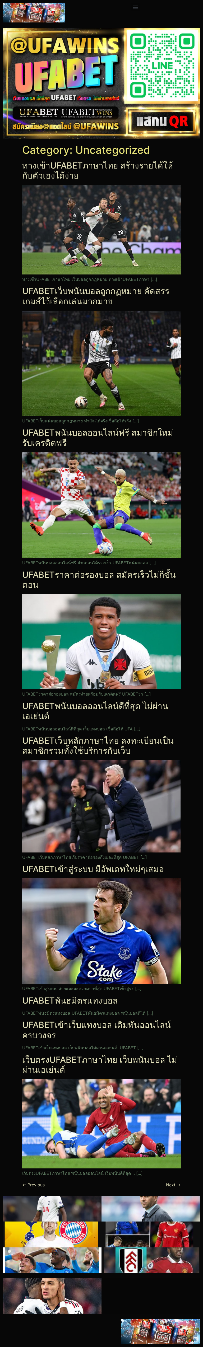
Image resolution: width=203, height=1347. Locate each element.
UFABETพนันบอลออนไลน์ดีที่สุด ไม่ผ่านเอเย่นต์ (95, 711)
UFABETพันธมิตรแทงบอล (70, 1000)
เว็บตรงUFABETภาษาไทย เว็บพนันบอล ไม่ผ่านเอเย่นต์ (99, 1065)
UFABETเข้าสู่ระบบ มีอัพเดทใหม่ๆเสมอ (93, 869)
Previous (33, 1184)
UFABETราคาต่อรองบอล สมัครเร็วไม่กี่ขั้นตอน (99, 580)
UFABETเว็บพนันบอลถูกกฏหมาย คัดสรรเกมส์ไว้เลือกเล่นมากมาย (95, 296)
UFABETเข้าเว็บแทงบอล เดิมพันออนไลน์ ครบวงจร (96, 1030)
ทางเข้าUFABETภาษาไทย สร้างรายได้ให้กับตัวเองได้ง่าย (97, 170)
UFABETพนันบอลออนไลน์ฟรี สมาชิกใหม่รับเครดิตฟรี (97, 437)
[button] (135, 7)
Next (173, 1184)
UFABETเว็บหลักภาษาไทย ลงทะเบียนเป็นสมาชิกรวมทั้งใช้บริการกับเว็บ (98, 745)
